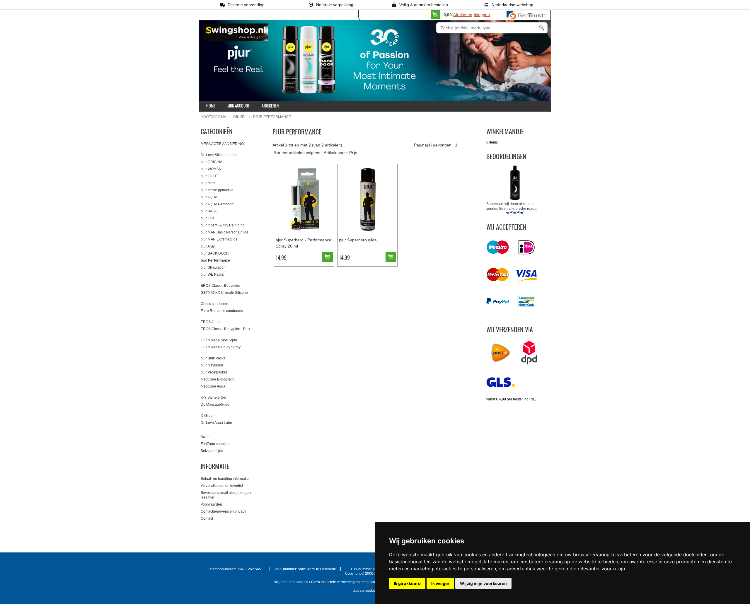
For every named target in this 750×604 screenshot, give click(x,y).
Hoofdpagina (213, 117)
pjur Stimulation (213, 267)
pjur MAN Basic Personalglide (224, 232)
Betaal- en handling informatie (225, 479)
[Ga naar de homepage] (266, 44)
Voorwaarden (211, 504)
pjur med (208, 183)
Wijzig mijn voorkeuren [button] (483, 583)
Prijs (353, 152)
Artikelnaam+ (336, 152)
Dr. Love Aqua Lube (216, 423)
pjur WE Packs (212, 274)
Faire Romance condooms (222, 311)
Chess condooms (215, 304)
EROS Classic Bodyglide (220, 286)
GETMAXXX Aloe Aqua (219, 340)
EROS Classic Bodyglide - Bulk (225, 329)
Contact (207, 518)
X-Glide (207, 416)
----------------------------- (218, 430)
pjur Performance (215, 260)
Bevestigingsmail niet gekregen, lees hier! (226, 495)
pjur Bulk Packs (213, 358)
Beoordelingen (506, 156)
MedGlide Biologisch (217, 379)
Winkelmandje (505, 131)
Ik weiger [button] (440, 583)
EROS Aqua (210, 322)
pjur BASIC (209, 211)
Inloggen (482, 14)
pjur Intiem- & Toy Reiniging (223, 225)
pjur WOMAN (211, 169)
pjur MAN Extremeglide (219, 239)
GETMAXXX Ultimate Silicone (224, 293)
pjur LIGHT (209, 176)
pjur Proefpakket (214, 372)
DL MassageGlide (215, 404)
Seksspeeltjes (212, 451)
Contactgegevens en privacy (223, 511)
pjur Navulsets (212, 365)
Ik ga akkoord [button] (407, 583)
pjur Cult (207, 218)
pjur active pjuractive (217, 190)
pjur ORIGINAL (212, 162)
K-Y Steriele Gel (213, 397)
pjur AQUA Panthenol (217, 204)
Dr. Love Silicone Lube (219, 155)
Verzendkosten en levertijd (222, 486)
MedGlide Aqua (213, 386)
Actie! (205, 437)
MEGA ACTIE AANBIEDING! (223, 144)
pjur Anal (208, 246)
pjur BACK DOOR (215, 253)
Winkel (239, 117)
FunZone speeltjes (215, 444)
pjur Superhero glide (358, 240)
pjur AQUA (209, 197)
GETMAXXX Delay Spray (221, 347)
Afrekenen (462, 14)
